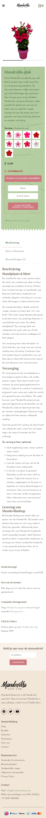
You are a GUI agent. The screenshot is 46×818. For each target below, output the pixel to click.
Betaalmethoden (9, 764)
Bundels (4, 731)
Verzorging (6, 739)
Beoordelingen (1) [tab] (16, 259)
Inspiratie (5, 735)
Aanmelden (18, 662)
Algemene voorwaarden (12, 772)
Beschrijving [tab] (12, 243)
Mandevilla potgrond (16, 608)
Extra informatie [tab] (15, 251)
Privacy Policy (7, 776)
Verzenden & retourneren (13, 760)
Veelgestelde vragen (10, 768)
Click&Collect (28, 627)
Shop (3, 726)
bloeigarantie (17, 611)
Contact (5, 747)
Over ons (5, 743)
